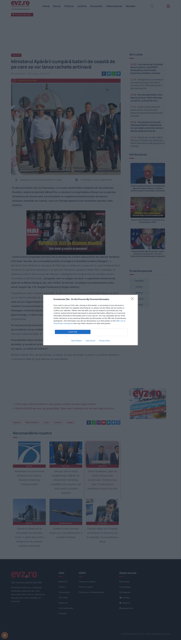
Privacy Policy (104, 341)
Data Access (90, 341)
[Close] (133, 299)
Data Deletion (76, 341)
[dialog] (90, 320)
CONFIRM (72, 332)
